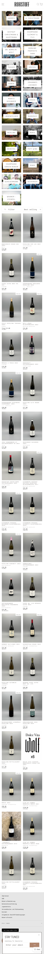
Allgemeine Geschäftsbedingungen (13, 915)
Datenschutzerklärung (9, 904)
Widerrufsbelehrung (8, 901)
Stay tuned (6, 923)
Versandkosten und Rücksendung (12, 909)
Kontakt (4, 912)
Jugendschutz (6, 906)
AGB (3, 898)
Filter (11, 209)
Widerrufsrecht (7, 917)
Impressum (5, 896)
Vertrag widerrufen (10, 930)
